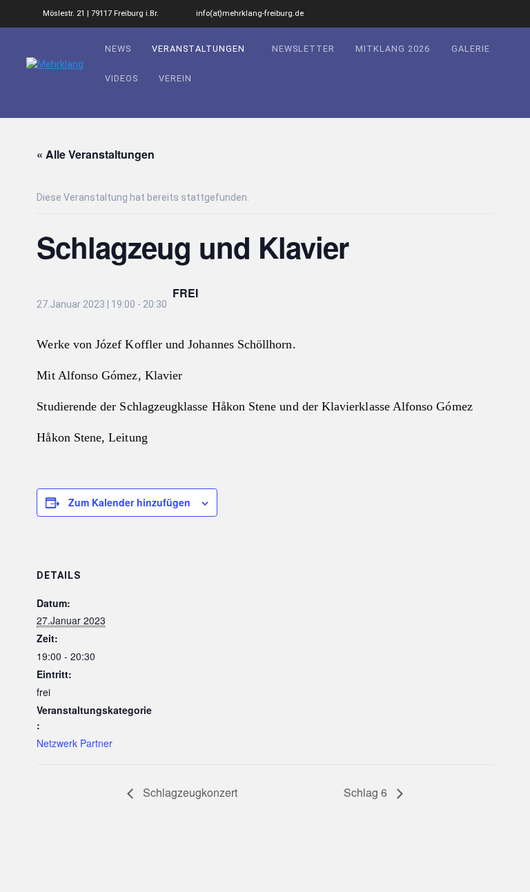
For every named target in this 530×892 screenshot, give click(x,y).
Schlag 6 (367, 792)
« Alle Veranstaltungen (96, 154)
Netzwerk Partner (74, 743)
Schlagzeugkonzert (188, 792)
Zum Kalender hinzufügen (129, 502)
